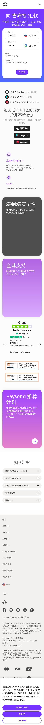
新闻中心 (5, 526)
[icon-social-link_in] (11, 610)
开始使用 (22, 72)
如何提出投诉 (7, 570)
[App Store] (22, 128)
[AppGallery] (22, 142)
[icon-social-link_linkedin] (25, 610)
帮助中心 (5, 532)
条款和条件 (6, 564)
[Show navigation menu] (39, 4)
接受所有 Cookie (22, 707)
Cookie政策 (6, 557)
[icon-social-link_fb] (4, 610)
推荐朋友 (5, 538)
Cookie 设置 (22, 720)
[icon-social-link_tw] (32, 610)
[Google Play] (22, 135)
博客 (4, 519)
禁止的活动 (6, 576)
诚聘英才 (5, 545)
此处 (21, 623)
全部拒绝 (22, 714)
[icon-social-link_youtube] (18, 610)
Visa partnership (9, 551)
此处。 (29, 633)
